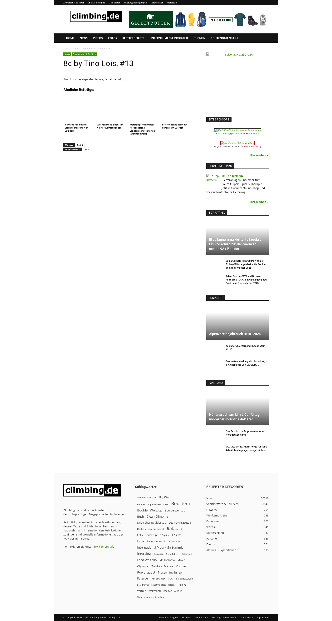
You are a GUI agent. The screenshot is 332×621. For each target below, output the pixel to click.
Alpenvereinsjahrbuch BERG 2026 (235, 334)
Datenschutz (156, 2)
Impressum (171, 2)
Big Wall (164, 497)
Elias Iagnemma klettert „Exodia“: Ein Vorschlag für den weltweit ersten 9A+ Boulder (235, 244)
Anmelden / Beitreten (74, 2)
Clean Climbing (157, 517)
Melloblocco (167, 560)
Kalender (158, 553)
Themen (199, 38)
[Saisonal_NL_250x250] (237, 83)
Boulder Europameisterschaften (152, 504)
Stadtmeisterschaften (162, 584)
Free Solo (161, 541)
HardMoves (174, 541)
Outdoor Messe (162, 566)
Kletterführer (172, 554)
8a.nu (80, 144)
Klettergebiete (133, 38)
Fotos (112, 38)
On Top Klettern (232, 176)
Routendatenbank (224, 38)
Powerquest (146, 572)
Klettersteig (186, 553)
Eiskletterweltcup (147, 535)
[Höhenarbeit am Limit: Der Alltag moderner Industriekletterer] (237, 408)
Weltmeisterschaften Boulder (165, 591)
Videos (98, 38)
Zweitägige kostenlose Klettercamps (241, 133)
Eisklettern (174, 529)
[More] (158, 166)
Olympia (142, 566)
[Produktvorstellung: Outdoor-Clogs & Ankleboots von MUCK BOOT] (214, 365)
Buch (140, 516)
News (84, 38)
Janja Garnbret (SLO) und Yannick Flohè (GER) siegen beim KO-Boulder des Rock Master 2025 (246, 264)
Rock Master (158, 578)
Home (70, 38)
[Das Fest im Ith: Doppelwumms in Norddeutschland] (214, 435)
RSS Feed (186, 617)
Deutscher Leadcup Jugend (150, 528)
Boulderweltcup (175, 510)
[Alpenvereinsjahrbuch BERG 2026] (237, 323)
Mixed (181, 560)
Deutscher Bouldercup (151, 522)
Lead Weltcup (147, 560)
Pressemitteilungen (170, 572)
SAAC (170, 578)
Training (181, 584)
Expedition (145, 541)
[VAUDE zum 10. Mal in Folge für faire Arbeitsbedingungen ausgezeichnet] (214, 450)
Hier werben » (259, 155)
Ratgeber (143, 578)
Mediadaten (114, 2)
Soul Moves (143, 584)
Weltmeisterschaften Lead (151, 597)
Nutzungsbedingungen (135, 2)
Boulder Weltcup (149, 510)
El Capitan (164, 535)
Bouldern (180, 503)
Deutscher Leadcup (180, 522)
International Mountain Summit (160, 547)
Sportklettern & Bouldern (84, 54)
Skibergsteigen (184, 578)
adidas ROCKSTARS (146, 497)
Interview (144, 553)
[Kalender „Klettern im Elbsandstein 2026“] (214, 349)
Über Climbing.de (96, 2)
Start (66, 48)
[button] (264, 38)
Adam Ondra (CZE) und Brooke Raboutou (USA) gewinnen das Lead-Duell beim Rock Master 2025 (247, 280)
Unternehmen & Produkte (169, 38)
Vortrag (141, 591)
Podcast (182, 566)
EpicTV (176, 535)
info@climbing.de (103, 546)
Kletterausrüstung (252, 146)
